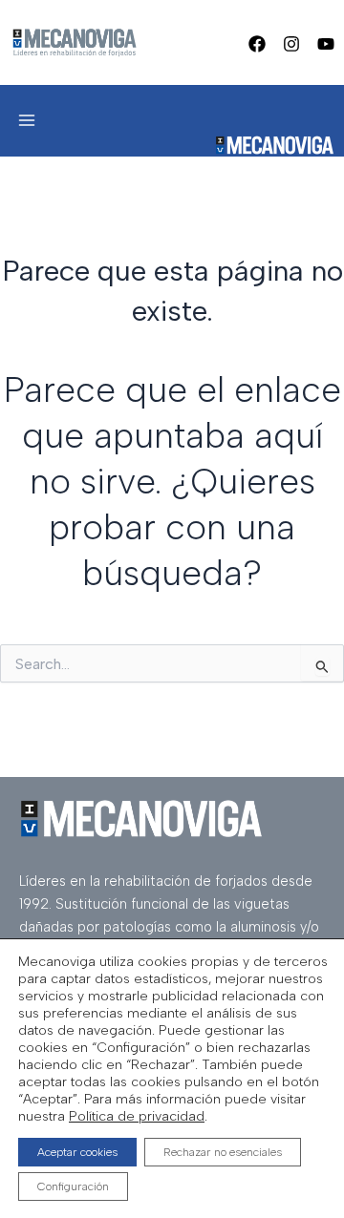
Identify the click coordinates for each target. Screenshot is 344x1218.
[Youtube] (325, 43)
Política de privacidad (136, 1116)
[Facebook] (257, 43)
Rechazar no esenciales (222, 1152)
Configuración (73, 1186)
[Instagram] (291, 43)
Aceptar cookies (77, 1152)
